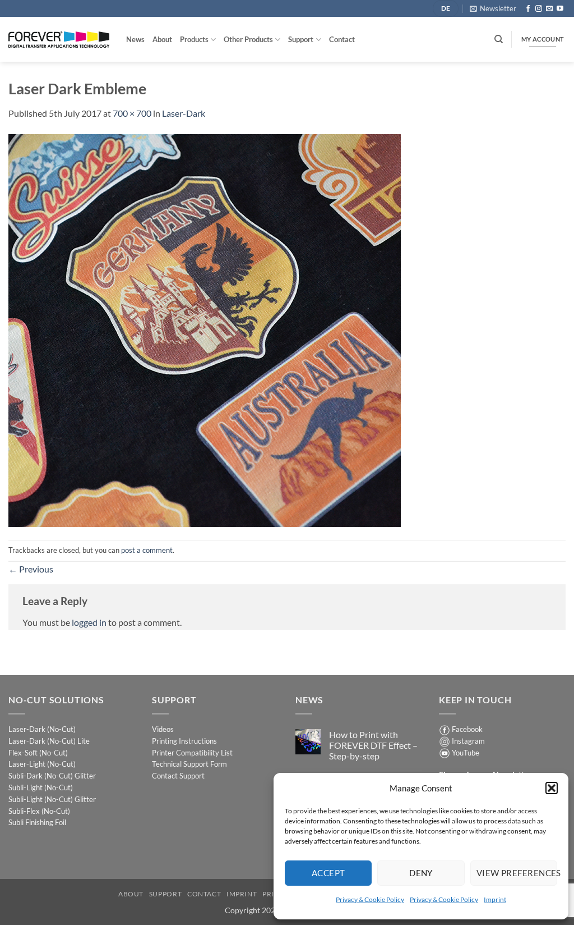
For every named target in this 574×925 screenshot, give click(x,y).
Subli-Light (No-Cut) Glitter (52, 799)
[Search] (498, 39)
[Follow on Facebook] (528, 9)
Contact (342, 39)
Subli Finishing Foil (37, 822)
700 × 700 (132, 113)
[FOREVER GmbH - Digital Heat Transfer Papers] (58, 39)
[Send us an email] (549, 9)
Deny (421, 873)
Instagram (468, 740)
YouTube (465, 752)
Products (194, 39)
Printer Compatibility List (192, 752)
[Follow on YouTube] (560, 9)
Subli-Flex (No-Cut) (39, 811)
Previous (30, 569)
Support (300, 39)
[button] (551, 788)
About (162, 39)
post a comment (147, 550)
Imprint (495, 899)
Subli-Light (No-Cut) (40, 787)
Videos (163, 729)
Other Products (248, 39)
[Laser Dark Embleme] (204, 329)
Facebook (467, 729)
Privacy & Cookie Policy (370, 899)
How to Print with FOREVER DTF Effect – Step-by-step (373, 745)
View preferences (516, 873)
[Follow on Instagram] (538, 9)
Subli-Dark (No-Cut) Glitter (52, 775)
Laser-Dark (183, 113)
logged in (89, 622)
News (135, 39)
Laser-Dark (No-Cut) (42, 729)
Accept (328, 873)
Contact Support (178, 775)
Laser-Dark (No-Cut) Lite (49, 740)
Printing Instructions (184, 740)
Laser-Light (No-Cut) (42, 763)
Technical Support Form (189, 763)
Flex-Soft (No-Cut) (38, 752)
